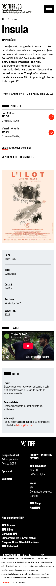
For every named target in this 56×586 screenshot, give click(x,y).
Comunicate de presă (41, 492)
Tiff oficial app (12, 555)
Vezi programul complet (16, 148)
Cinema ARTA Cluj (11, 121)
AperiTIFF (35, 508)
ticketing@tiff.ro (24, 425)
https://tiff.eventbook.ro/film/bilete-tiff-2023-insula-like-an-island (51, 117)
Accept (6, 583)
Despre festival (10, 455)
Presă (33, 483)
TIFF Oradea (8, 525)
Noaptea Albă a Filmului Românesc (21, 542)
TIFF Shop (35, 503)
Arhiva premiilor (10, 459)
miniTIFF (34, 470)
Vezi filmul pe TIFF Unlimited (18, 157)
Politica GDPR (9, 464)
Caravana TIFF (9, 534)
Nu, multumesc (19, 583)
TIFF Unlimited (10, 546)
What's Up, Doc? (13, 303)
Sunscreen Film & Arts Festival (19, 538)
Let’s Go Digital (37, 474)
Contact (34, 496)
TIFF (4, 19)
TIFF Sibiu (7, 530)
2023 (7, 315)
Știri (32, 487)
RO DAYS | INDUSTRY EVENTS (41, 457)
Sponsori (7, 471)
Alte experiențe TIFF (13, 518)
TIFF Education (38, 466)
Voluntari (7, 479)
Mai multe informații (40, 578)
